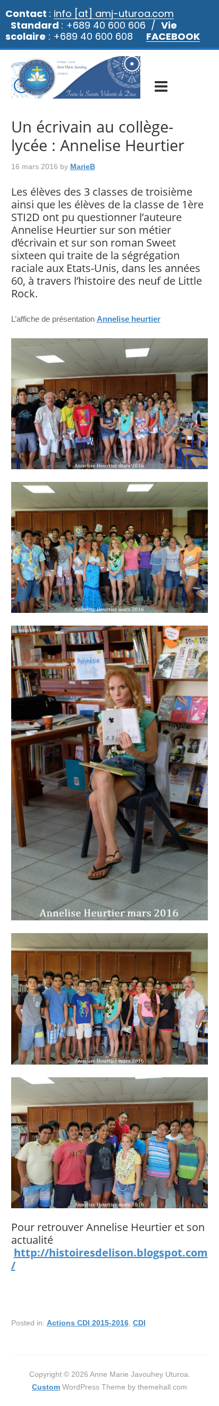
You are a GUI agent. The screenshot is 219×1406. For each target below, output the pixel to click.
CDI (139, 1323)
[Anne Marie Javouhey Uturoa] (75, 93)
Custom (46, 1387)
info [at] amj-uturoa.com (114, 13)
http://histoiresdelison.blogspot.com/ (109, 1258)
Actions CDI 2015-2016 (88, 1323)
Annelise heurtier (129, 318)
